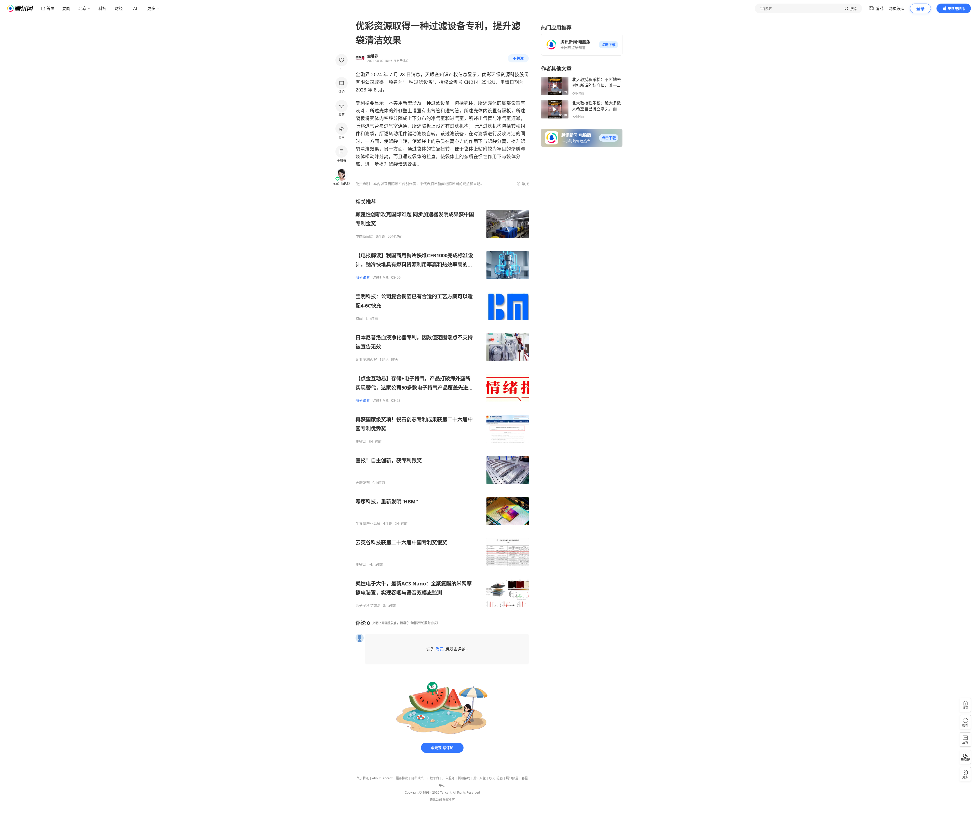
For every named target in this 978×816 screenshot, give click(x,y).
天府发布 (363, 482)
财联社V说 (380, 277)
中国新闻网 (364, 236)
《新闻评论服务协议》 (424, 623)
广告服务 (448, 778)
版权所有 (449, 799)
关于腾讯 (363, 778)
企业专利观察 (366, 359)
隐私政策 (417, 778)
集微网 (361, 441)
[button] (608, 44)
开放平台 (433, 778)
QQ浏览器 (496, 778)
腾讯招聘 (464, 778)
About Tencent (382, 778)
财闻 (359, 318)
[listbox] (442, 403)
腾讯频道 (512, 778)
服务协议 (402, 778)
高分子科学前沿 (368, 605)
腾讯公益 (479, 778)
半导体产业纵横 (368, 523)
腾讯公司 (436, 799)
